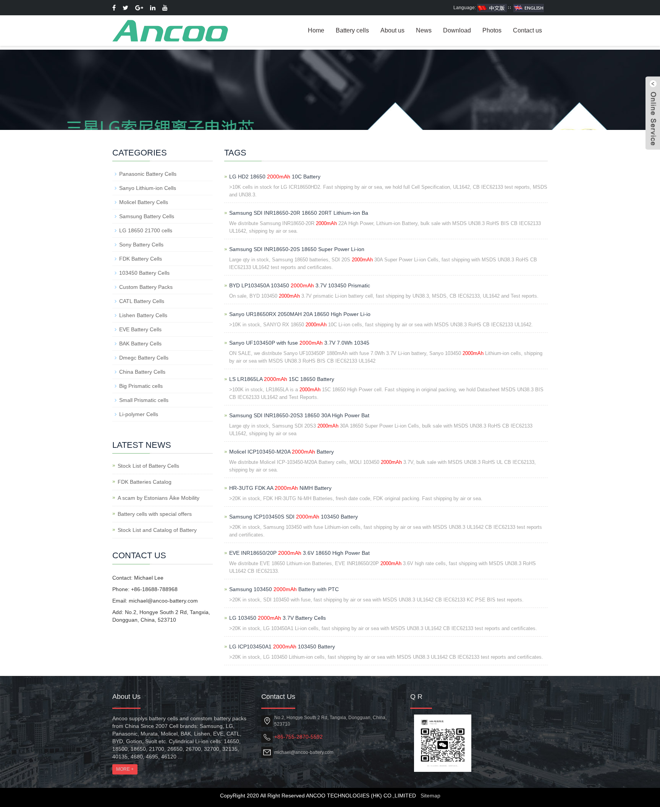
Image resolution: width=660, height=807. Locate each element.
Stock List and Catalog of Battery (157, 530)
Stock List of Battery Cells (148, 466)
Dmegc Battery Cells (143, 358)
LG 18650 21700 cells (145, 230)
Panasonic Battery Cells (147, 174)
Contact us (527, 30)
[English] (528, 7)
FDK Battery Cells (140, 259)
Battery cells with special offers (155, 514)
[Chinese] (492, 7)
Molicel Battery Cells (143, 202)
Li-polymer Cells (138, 414)
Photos (491, 30)
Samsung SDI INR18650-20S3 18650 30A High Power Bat (299, 415)
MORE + (125, 769)
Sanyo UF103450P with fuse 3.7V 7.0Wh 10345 (299, 343)
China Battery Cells (142, 372)
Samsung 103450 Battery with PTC (284, 589)
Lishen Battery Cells (143, 315)
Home (316, 30)
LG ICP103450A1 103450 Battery (282, 646)
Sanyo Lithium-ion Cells (147, 188)
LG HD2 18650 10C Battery (274, 176)
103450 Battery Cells (144, 273)
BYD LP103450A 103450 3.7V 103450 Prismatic (299, 285)
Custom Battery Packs (146, 287)
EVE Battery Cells (140, 329)
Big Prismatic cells (141, 386)
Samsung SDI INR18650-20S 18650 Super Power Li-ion (296, 249)
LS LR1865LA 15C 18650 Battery (281, 379)
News (424, 30)
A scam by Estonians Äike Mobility (158, 498)
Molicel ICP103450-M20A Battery (281, 452)
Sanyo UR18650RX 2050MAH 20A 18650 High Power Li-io (299, 314)
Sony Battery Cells (141, 244)
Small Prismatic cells (143, 400)
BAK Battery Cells (140, 343)
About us (392, 30)
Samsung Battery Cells (146, 216)
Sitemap (430, 795)
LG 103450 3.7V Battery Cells (277, 618)
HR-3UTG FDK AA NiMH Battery (280, 488)
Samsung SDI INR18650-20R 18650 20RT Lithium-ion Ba (298, 213)
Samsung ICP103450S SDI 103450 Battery (293, 517)
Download (457, 30)
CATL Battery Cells (141, 301)
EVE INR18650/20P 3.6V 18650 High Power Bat (299, 553)
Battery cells (352, 30)
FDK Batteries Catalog (144, 482)
